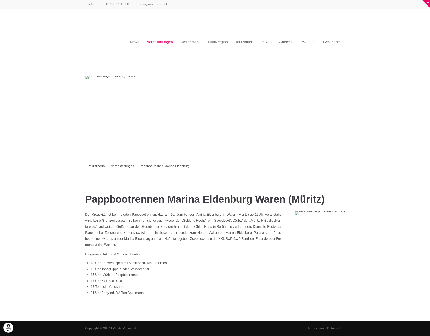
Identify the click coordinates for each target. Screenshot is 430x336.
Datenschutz (336, 328)
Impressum (316, 328)
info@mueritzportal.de (155, 4)
